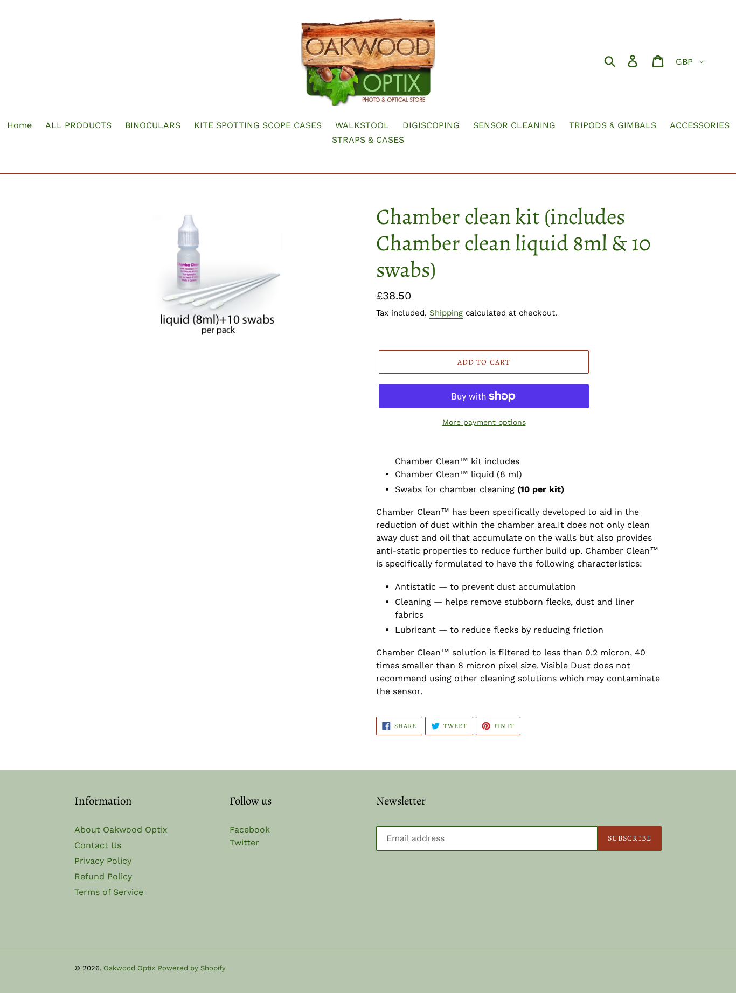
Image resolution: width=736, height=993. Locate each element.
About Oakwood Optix (121, 829)
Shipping (446, 313)
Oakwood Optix (129, 968)
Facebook (250, 829)
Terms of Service (108, 892)
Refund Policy (103, 876)
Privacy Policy (102, 861)
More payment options (484, 422)
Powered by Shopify (192, 968)
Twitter (244, 842)
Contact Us (97, 845)
